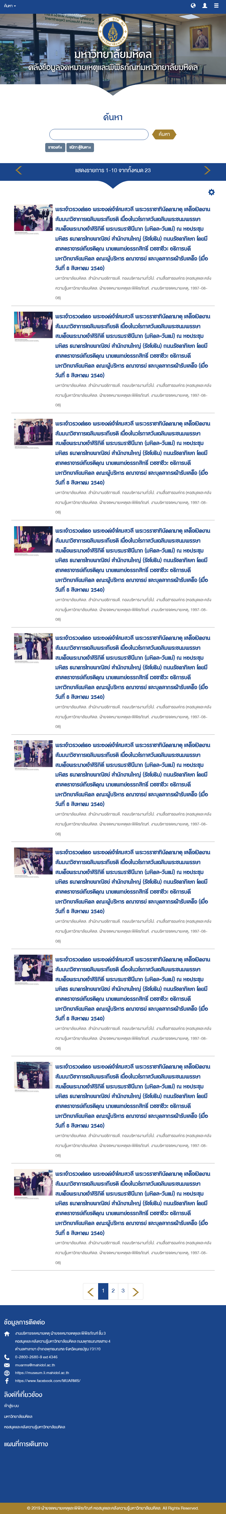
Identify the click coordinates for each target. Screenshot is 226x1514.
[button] (193, 5)
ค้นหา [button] (8, 5)
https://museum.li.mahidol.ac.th (42, 1372)
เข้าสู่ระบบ (11, 1405)
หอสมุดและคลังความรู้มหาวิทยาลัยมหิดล (34, 1427)
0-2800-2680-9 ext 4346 (36, 1357)
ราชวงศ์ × (55, 147)
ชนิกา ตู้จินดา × (80, 147)
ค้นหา (164, 134)
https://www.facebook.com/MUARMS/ (47, 1380)
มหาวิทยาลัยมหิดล (18, 1416)
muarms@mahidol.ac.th (35, 1365)
